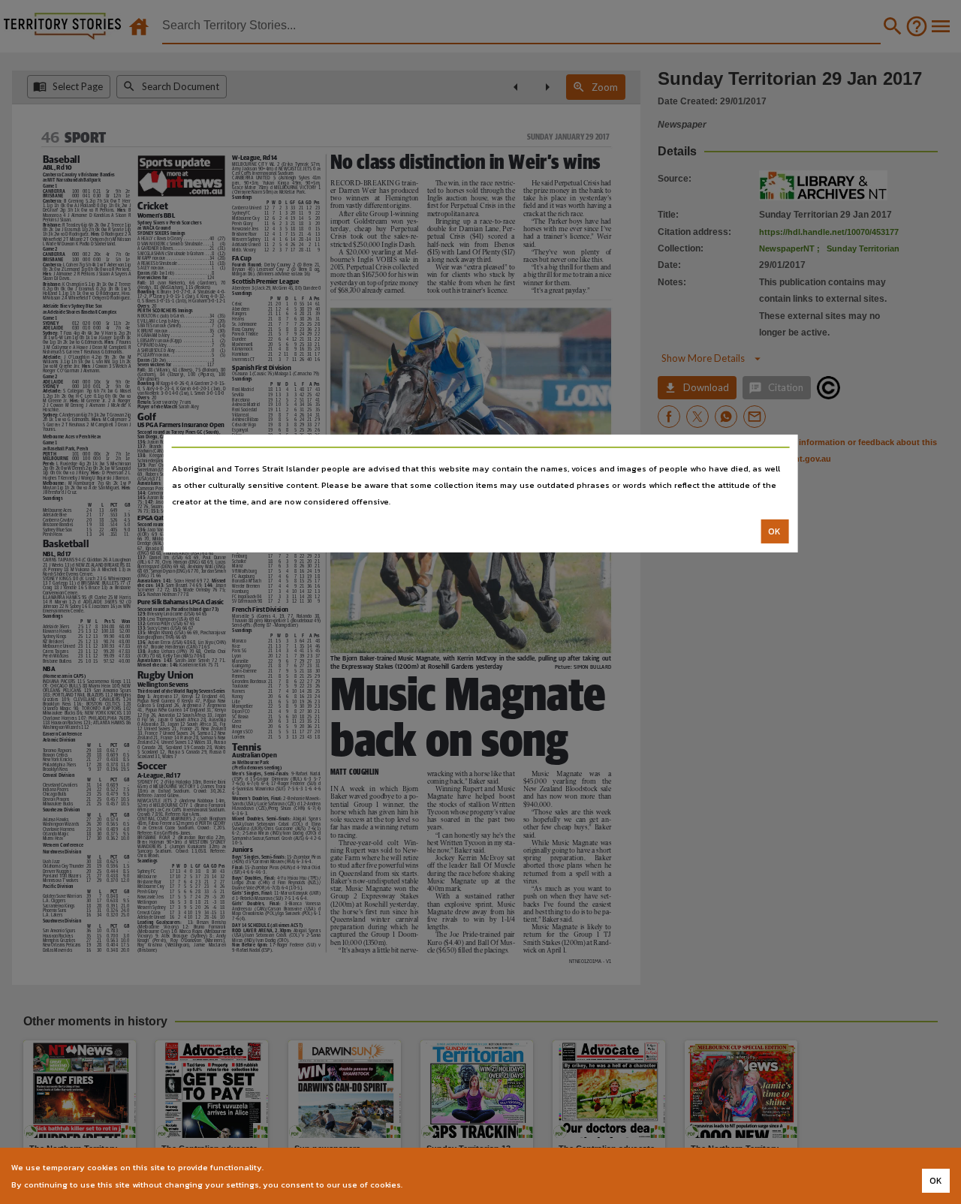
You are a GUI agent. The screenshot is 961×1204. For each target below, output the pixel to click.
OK (774, 531)
